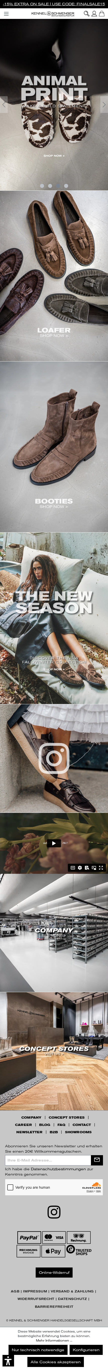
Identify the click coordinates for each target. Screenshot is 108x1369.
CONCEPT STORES (67, 1117)
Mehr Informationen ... (54, 1340)
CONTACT (82, 1125)
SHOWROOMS (78, 1132)
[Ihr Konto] (94, 13)
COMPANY (31, 1117)
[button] (8, 1360)
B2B (54, 1132)
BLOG (44, 1125)
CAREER (23, 1125)
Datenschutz (72, 1299)
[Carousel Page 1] (42, 186)
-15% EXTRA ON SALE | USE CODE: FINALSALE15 (54, 4)
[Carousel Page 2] (50, 186)
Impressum (35, 1291)
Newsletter (29, 1132)
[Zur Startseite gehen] (54, 13)
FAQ (61, 1125)
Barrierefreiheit (54, 1307)
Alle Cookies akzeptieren (56, 1362)
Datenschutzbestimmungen (58, 1169)
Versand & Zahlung (72, 1291)
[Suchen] (86, 13)
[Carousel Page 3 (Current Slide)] (58, 186)
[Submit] (97, 1160)
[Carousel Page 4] (66, 186)
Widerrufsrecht (36, 1299)
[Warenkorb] (101, 13)
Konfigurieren (86, 1350)
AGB (15, 1291)
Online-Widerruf (54, 1273)
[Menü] (6, 13)
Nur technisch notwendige (38, 1350)
